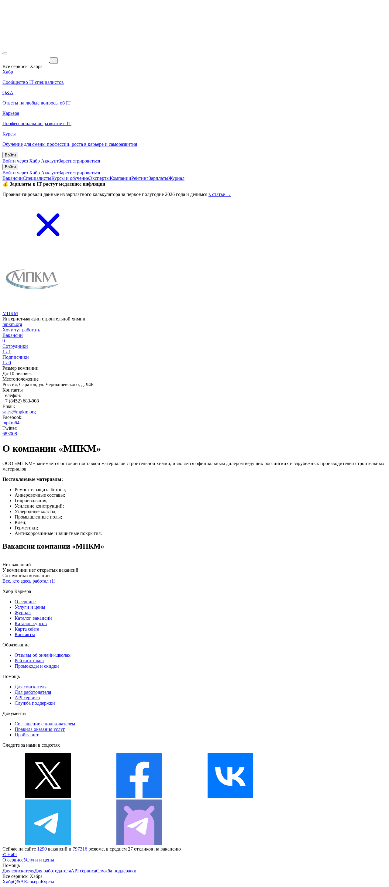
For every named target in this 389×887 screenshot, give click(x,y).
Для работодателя (33, 692)
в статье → (219, 194)
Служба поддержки (35, 703)
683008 (9, 433)
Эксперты (99, 178)
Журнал (176, 178)
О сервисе (25, 601)
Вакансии (12, 178)
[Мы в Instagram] (321, 796)
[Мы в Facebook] (139, 796)
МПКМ (10, 313)
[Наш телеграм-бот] (139, 843)
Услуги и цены (30, 607)
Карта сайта (27, 629)
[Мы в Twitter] (48, 796)
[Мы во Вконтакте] (230, 796)
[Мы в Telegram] (48, 843)
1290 (42, 848)
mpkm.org (12, 324)
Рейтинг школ (29, 660)
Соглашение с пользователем (45, 723)
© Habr (9, 854)
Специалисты (37, 178)
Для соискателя (30, 686)
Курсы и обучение (70, 178)
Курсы (47, 881)
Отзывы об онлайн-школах (43, 655)
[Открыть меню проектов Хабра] (4, 53)
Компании (120, 178)
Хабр (7, 881)
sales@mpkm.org (19, 411)
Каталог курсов (31, 623)
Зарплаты (158, 178)
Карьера (32, 881)
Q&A (18, 881)
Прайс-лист (27, 734)
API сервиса (27, 697)
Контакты (25, 634)
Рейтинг (140, 178)
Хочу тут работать (21, 329)
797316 (80, 848)
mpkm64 (10, 422)
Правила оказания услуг (40, 729)
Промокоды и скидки (37, 666)
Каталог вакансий (33, 618)
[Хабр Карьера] (26, 60)
